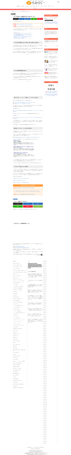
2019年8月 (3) (44, 307)
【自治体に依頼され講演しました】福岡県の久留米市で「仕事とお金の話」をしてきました (36, 452)
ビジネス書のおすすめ (16, 309)
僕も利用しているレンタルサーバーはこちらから (21, 178)
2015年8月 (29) (45, 388)
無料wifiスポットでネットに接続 (17, 368)
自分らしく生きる (15, 375)
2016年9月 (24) (45, 365)
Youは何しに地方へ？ (30, 264)
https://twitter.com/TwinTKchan (20, 246)
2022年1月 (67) (45, 277)
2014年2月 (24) (45, 420)
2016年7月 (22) (45, 369)
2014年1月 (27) (45, 422)
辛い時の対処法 (15, 382)
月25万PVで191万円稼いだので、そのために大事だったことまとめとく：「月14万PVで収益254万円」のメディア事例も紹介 (51, 95)
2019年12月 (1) (45, 300)
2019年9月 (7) (44, 305)
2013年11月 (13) (45, 425)
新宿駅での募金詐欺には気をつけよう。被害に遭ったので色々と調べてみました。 (27, 137)
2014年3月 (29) (45, 418)
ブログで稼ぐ (15, 314)
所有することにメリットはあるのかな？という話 (22, 103)
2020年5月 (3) (44, 293)
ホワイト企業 (37, 266)
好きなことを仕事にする (16, 344)
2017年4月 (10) (45, 353)
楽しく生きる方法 (15, 359)
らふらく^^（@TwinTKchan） (23, 182)
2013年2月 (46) (45, 441)
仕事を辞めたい (15, 335)
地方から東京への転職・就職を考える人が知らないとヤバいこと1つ (25, 102)
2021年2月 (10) (45, 284)
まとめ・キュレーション (16, 323)
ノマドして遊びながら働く (16, 307)
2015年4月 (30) (45, 395)
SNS (34, 263)
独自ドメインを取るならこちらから (19, 180)
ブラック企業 (29, 266)
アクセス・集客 (15, 284)
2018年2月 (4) (44, 335)
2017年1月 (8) (44, 358)
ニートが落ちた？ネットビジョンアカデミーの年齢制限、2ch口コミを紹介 (53, 61)
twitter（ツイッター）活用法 (16, 275)
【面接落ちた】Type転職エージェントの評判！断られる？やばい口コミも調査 (53, 57)
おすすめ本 (15, 291)
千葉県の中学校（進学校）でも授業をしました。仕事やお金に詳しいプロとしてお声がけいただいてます (36, 453)
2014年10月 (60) (45, 406)
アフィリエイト (39, 264)
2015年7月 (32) (45, 390)
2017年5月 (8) (44, 351)
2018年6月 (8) (44, 328)
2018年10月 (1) (45, 321)
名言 (14, 342)
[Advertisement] (28, 61)
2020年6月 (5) (44, 291)
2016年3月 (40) (45, 376)
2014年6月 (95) (45, 413)
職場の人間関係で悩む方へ (16, 373)
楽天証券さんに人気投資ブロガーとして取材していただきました (36, 450)
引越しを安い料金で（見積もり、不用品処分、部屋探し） (19, 350)
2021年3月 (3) (44, 282)
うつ (34, 264)
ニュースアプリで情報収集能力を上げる (18, 305)
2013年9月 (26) (45, 429)
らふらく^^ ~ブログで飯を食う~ (35, 447)
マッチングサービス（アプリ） (17, 321)
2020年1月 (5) (44, 298)
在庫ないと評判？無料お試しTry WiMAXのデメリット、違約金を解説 (53, 65)
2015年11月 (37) (45, 383)
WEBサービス (15, 277)
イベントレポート (30, 265)
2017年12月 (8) (45, 339)
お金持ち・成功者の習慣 (16, 300)
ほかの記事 (25, 209)
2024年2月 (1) (44, 263)
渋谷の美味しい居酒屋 (16, 366)
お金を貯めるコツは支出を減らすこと (18, 298)
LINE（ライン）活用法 (16, 268)
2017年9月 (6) (44, 344)
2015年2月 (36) (45, 399)
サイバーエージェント (35, 265)
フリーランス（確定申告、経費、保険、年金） (19, 312)
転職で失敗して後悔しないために (17, 380)
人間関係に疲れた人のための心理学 (17, 328)
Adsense (29, 263)
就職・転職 (15, 346)
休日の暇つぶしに (15, 337)
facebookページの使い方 (16, 263)
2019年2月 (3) (44, 314)
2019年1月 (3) (44, 316)
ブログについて (15, 316)
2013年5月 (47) (45, 436)
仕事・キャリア (15, 330)
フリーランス (40, 265)
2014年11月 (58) (45, 404)
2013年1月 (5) (44, 443)
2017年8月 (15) (45, 346)
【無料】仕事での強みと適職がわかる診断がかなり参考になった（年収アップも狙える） (35, 9)
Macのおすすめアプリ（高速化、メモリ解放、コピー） (19, 270)
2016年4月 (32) (45, 374)
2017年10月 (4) (45, 342)
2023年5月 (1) (44, 268)
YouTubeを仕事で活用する (16, 282)
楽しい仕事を (15, 357)
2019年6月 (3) (44, 309)
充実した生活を (15, 339)
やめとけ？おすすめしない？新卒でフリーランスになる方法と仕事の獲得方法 (53, 69)
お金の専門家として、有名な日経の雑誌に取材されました (36, 451)
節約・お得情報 (15, 371)
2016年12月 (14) (45, 360)
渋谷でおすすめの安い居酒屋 (16, 364)
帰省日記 (41, 266)
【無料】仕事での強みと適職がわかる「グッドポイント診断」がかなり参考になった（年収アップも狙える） (50, 53)
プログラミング (33, 266)
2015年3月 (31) (45, 397)
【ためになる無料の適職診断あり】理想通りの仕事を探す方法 (25, 194)
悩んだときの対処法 (16, 352)
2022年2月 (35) (45, 275)
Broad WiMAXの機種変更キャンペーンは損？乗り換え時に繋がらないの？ (53, 77)
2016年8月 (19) (45, 367)
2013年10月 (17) (45, 427)
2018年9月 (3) (44, 323)
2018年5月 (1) (44, 330)
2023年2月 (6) (44, 270)
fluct (31, 263)
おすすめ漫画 (15, 293)
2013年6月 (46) (45, 434)
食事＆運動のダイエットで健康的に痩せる (18, 387)
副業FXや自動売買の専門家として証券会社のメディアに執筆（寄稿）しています (36, 454)
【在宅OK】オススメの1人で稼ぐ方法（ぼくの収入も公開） (26, 187)
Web (36, 263)
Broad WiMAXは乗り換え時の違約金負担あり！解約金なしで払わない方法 (53, 73)
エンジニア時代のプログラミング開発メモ (18, 286)
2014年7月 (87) (45, 411)
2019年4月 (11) (45, 312)
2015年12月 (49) (45, 381)
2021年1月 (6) (44, 286)
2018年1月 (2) (44, 337)
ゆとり (36, 264)
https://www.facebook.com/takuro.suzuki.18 (23, 247)
